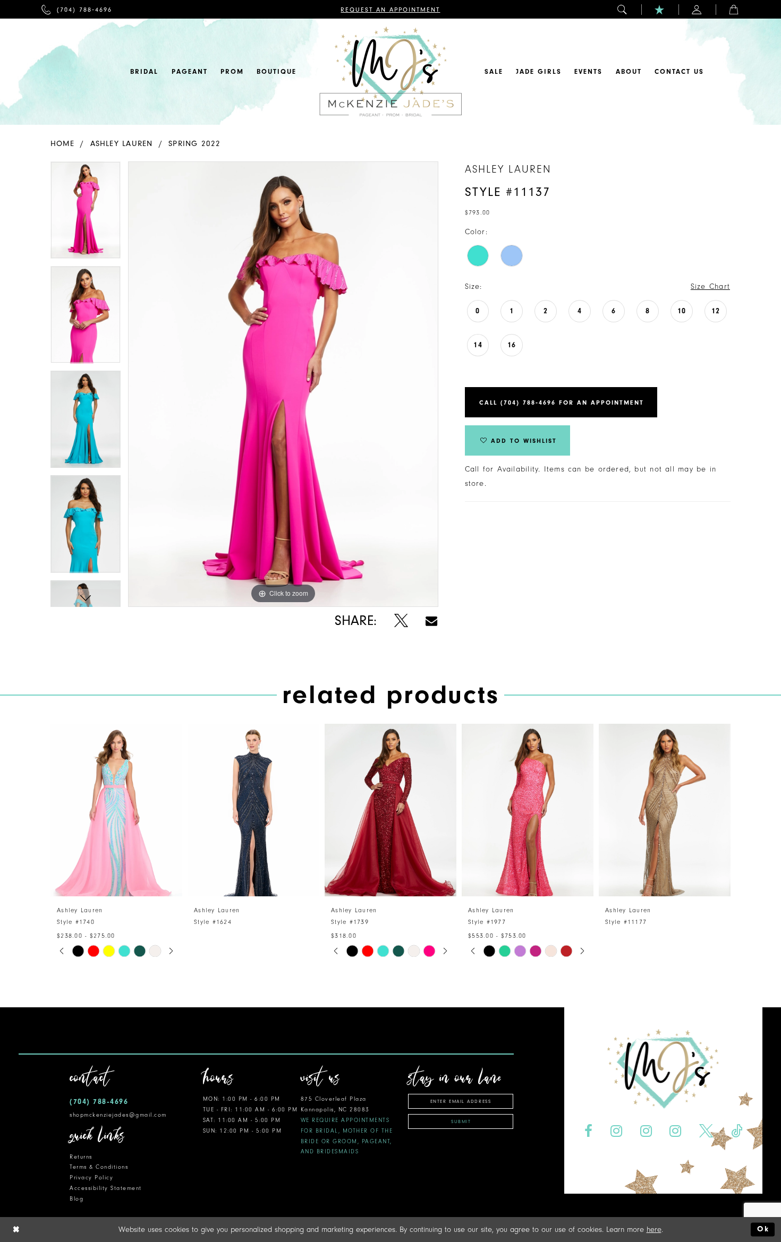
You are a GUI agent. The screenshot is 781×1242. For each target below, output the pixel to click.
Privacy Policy (91, 1177)
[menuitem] (76, 9)
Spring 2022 (194, 143)
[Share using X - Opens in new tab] (401, 621)
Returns (81, 1156)
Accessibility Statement (106, 1188)
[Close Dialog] (16, 1229)
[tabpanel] (85, 213)
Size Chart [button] (710, 286)
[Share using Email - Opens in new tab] (431, 621)
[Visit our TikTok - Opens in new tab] (737, 1131)
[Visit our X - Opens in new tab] (706, 1131)
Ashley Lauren (121, 143)
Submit (461, 1121)
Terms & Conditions (99, 1166)
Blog (76, 1198)
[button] (622, 9)
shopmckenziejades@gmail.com (118, 1114)
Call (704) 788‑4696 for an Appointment (561, 402)
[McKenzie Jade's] (390, 72)
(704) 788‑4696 (99, 1101)
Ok (763, 1229)
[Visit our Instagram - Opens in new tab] (616, 1131)
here (654, 1229)
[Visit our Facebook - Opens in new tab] (588, 1131)
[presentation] (116, 810)
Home (62, 143)
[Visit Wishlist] (659, 9)
